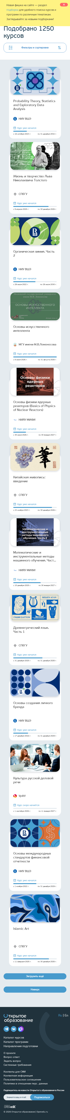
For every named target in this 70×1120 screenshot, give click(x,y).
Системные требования (17, 1064)
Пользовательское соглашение (22, 1079)
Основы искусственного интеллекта (31, 329)
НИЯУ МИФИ (27, 419)
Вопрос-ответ (12, 1057)
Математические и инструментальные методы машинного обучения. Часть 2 (34, 556)
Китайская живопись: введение (29, 479)
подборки (12, 9)
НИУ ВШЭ (25, 118)
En (66, 1015)
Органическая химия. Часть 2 (34, 253)
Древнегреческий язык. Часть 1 (31, 630)
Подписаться (42, 1097)
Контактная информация (18, 1075)
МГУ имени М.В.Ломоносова (37, 344)
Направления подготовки (21, 1046)
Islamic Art (21, 929)
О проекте (10, 1053)
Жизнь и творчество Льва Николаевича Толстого (32, 178)
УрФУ (22, 796)
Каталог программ (16, 1042)
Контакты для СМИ (15, 1071)
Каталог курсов (14, 1037)
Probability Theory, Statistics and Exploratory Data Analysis (34, 105)
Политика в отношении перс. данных (26, 1083)
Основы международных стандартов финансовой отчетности (32, 857)
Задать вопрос (12, 1060)
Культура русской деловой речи (33, 780)
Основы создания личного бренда (33, 705)
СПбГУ (23, 194)
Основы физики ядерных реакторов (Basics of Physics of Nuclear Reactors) (34, 406)
